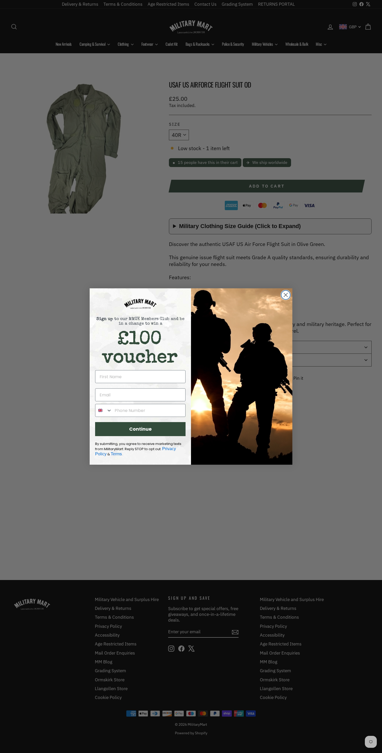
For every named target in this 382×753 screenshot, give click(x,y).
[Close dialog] (285, 294)
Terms (116, 454)
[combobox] (103, 410)
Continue (140, 429)
